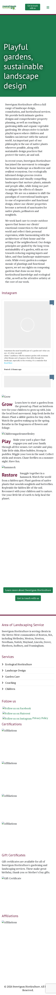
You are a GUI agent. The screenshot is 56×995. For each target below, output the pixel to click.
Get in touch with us (32, 7)
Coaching (10, 682)
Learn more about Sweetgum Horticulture (28, 590)
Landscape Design (15, 670)
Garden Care (12, 676)
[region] (28, 539)
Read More (8, 363)
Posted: (12, 369)
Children (10, 689)
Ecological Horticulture (18, 664)
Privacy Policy (40, 718)
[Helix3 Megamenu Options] (48, 7)
